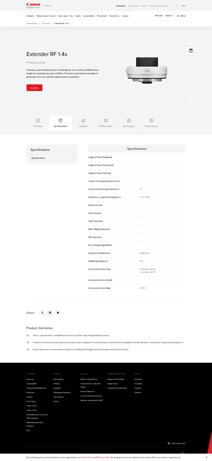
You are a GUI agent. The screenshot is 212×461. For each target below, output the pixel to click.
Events (78, 16)
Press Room (102, 16)
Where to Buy (106, 126)
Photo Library (151, 126)
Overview (38, 126)
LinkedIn (137, 392)
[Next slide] (190, 41)
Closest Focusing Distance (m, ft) (104, 181)
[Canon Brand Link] (33, 5)
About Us (30, 379)
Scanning (56, 388)
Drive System (94, 213)
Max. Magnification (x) (99, 229)
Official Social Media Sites (36, 388)
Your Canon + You (65, 16)
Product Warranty (87, 391)
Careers (29, 397)
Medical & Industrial (158, 6)
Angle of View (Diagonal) (100, 157)
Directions (30, 392)
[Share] (42, 312)
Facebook (138, 379)
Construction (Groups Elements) (103, 189)
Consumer (121, 6)
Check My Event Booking (117, 388)
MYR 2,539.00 (38, 62)
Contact (125, 16)
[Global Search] (176, 6)
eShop (183, 16)
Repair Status (112, 384)
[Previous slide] (190, 99)
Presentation (58, 397)
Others (56, 401)
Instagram (138, 384)
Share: (30, 312)
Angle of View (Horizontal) (101, 165)
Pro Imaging (133, 6)
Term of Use (87, 457)
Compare (83, 126)
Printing (56, 384)
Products (30, 16)
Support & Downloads (115, 379)
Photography (58, 379)
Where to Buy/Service (88, 379)
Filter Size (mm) (95, 221)
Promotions (114, 16)
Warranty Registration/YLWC (91, 400)
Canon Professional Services (91, 396)
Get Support (129, 126)
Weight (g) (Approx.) (98, 261)
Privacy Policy (31, 410)
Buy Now (34, 88)
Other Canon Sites (178, 443)
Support (168, 15)
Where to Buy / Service (46, 16)
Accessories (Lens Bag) (99, 288)
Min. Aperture (95, 237)
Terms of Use (31, 406)
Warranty (159, 15)
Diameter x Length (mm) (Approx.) (104, 197)
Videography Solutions (62, 392)
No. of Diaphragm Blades (100, 245)
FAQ (28, 430)
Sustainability (89, 16)
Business (144, 6)
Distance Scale (95, 205)
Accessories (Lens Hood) (100, 280)
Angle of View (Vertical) (99, 173)
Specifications (60, 126)
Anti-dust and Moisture (99, 253)
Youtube (137, 388)
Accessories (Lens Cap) (99, 269)
